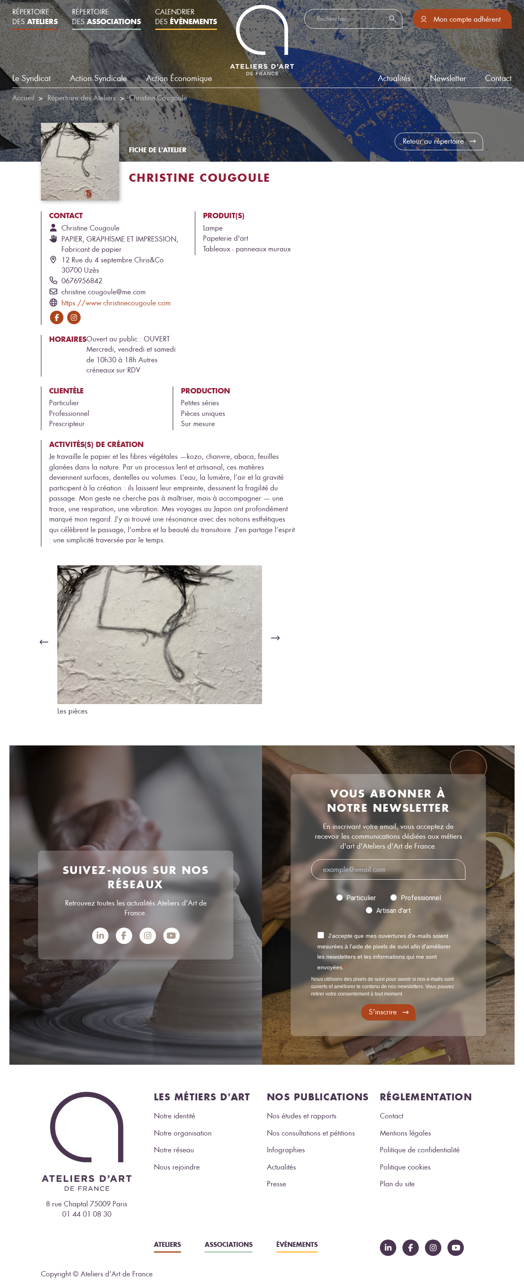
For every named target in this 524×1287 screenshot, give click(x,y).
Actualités (281, 1167)
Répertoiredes (35, 16)
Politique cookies (405, 1167)
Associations (229, 1244)
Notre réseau (174, 1149)
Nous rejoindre (177, 1167)
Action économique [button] (179, 78)
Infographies (286, 1149)
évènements (297, 1244)
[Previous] (42, 642)
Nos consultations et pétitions (311, 1133)
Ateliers (167, 1244)
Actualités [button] (394, 78)
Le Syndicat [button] (31, 78)
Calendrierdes (186, 16)
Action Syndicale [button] (98, 78)
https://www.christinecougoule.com (116, 302)
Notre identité (174, 1115)
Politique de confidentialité (420, 1149)
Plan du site (397, 1183)
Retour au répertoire (433, 141)
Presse (276, 1183)
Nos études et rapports (302, 1115)
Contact (498, 78)
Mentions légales (405, 1133)
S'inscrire (383, 1011)
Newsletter (448, 78)
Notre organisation (183, 1133)
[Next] (278, 638)
